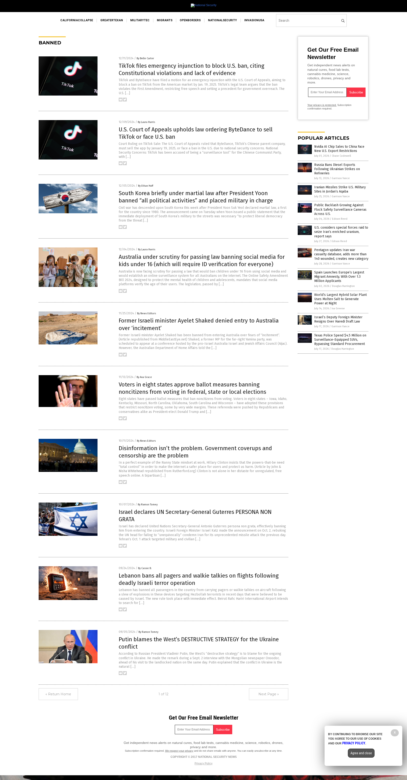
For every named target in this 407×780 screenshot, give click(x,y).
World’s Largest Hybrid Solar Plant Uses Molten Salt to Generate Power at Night (340, 299)
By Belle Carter (145, 58)
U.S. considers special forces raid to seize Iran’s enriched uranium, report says (341, 232)
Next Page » (268, 694)
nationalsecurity (222, 20)
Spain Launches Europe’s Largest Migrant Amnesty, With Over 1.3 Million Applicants (339, 276)
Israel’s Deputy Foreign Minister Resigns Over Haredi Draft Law (338, 319)
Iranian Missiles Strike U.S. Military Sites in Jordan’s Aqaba (340, 189)
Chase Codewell (341, 155)
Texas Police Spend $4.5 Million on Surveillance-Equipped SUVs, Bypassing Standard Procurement (340, 339)
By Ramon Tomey (148, 504)
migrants (164, 20)
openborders (190, 20)
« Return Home (58, 694)
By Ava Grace (144, 377)
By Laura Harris (146, 122)
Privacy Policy (203, 763)
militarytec (140, 20)
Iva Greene (338, 308)
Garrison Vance (341, 178)
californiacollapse (76, 20)
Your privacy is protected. (322, 105)
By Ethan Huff (145, 185)
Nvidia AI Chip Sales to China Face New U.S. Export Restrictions (339, 149)
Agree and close (361, 753)
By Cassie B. (145, 568)
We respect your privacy (179, 750)
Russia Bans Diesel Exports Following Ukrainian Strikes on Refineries (337, 169)
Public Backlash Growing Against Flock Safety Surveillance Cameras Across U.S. (340, 209)
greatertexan (111, 20)
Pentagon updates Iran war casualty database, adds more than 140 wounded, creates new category (341, 254)
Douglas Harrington (343, 286)
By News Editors (146, 313)
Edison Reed (339, 218)
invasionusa (254, 20)
